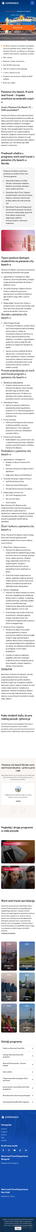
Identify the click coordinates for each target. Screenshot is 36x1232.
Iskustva (4, 1135)
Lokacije (13, 11)
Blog (2, 1138)
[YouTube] (14, 1150)
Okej (18, 1229)
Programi (4, 1132)
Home (7, 11)
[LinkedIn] (26, 1150)
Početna (4, 1129)
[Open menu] (32, 3)
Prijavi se (18, 28)
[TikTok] (20, 1150)
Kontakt (4, 1140)
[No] (34, 1225)
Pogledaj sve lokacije (8, 933)
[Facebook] (3, 1150)
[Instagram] (9, 1150)
